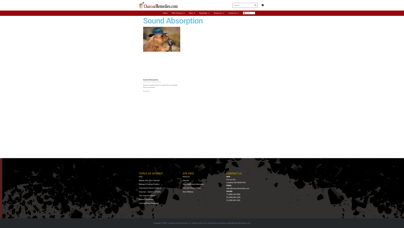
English (247, 13)
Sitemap (186, 180)
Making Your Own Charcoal (149, 180)
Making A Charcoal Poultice (149, 184)
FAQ (140, 177)
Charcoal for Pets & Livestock (150, 188)
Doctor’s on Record (146, 199)
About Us (186, 177)
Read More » (146, 91)
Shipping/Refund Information (193, 184)
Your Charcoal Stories (147, 196)
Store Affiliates (188, 192)
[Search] (255, 5)
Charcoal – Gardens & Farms (150, 192)
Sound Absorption (150, 80)
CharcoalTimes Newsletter (149, 203)
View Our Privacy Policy (192, 188)
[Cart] (262, 5)
